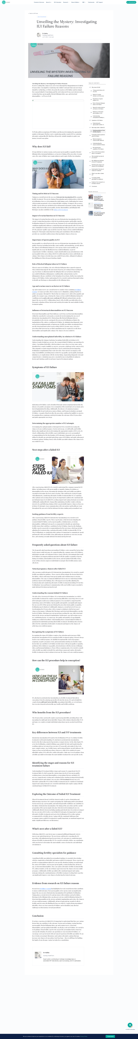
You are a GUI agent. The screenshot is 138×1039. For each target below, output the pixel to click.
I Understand (110, 1036)
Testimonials (91, 2)
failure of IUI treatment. (61, 210)
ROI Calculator (57, 2)
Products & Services (39, 2)
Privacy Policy (83, 1036)
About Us (48, 2)
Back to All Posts (33, 13)
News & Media (75, 2)
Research (65, 2)
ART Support (99, 2)
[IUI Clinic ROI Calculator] (130, 1025)
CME (83, 2)
